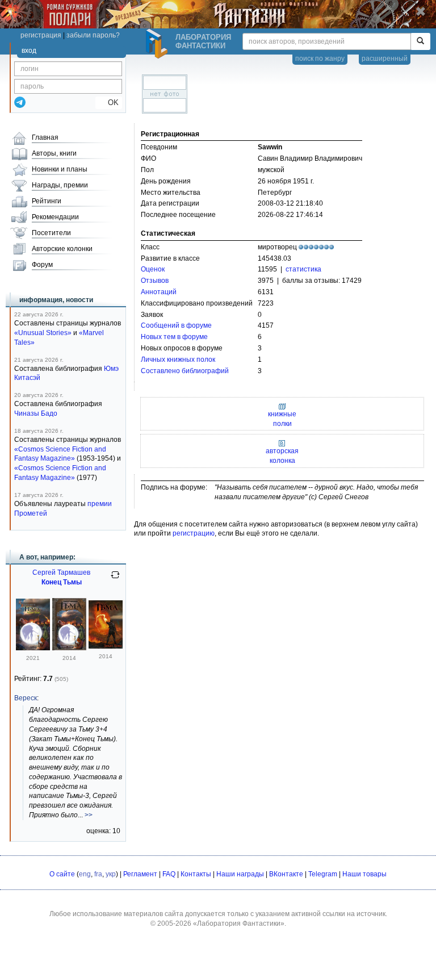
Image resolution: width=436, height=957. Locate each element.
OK (109, 102)
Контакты (196, 874)
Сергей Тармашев (61, 572)
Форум (42, 265)
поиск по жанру (320, 58)
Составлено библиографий (185, 371)
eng (85, 874)
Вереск (25, 698)
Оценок (153, 269)
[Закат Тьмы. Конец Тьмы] (106, 646)
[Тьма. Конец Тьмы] (33, 648)
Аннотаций (159, 292)
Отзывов (155, 281)
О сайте (62, 874)
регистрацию (194, 533)
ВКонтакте (286, 874)
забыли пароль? (93, 35)
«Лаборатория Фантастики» (238, 923)
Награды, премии (60, 185)
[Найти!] (420, 41)
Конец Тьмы (61, 582)
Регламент (140, 874)
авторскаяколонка (282, 456)
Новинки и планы (59, 169)
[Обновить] (115, 579)
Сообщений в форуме (176, 325)
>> (89, 815)
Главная (45, 137)
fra (98, 874)
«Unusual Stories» (43, 333)
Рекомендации (55, 217)
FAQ (168, 874)
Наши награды (240, 874)
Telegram (322, 874)
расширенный (385, 58)
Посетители (51, 233)
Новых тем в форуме (174, 337)
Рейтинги (46, 201)
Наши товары (364, 874)
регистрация (40, 35)
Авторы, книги (54, 153)
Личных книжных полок (178, 359)
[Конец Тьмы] (69, 648)
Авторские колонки (62, 249)
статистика (303, 269)
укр (111, 874)
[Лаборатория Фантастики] (158, 43)
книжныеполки (282, 418)
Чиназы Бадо (35, 413)
